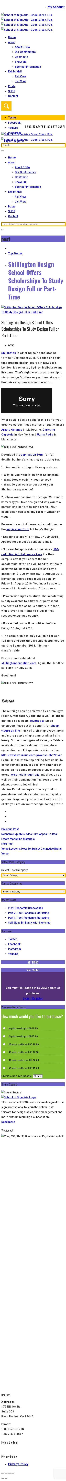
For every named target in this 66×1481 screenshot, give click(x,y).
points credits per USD (23, 1028)
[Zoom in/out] (2, 1473)
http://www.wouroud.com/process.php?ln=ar (31, 755)
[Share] (9, 1473)
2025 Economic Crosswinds (25, 908)
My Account (56, 7)
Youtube (13, 127)
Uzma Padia (45, 434)
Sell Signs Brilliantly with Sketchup (29, 922)
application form (32, 454)
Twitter (12, 117)
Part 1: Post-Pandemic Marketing (28, 917)
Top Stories (15, 253)
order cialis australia (25, 774)
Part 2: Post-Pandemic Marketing (28, 913)
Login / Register (33, 998)
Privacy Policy (18, 1464)
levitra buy (37, 720)
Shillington (8, 353)
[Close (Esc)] (13, 1473)
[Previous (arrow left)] (2, 1478)
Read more (8, 1122)
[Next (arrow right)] (6, 1478)
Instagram (14, 949)
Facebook (14, 122)
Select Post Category (14, 870)
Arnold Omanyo (11, 429)
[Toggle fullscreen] (6, 1473)
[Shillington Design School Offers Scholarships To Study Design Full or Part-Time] (33, 312)
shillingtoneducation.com (18, 663)
